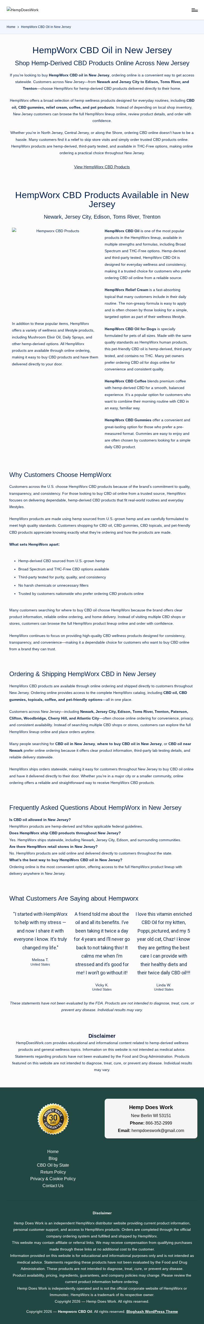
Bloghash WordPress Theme (152, 1311)
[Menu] (194, 10)
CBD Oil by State (53, 1165)
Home (53, 1151)
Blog (53, 1158)
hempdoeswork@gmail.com (157, 1130)
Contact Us (52, 1185)
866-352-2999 (159, 1123)
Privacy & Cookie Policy (53, 1178)
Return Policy (53, 1172)
